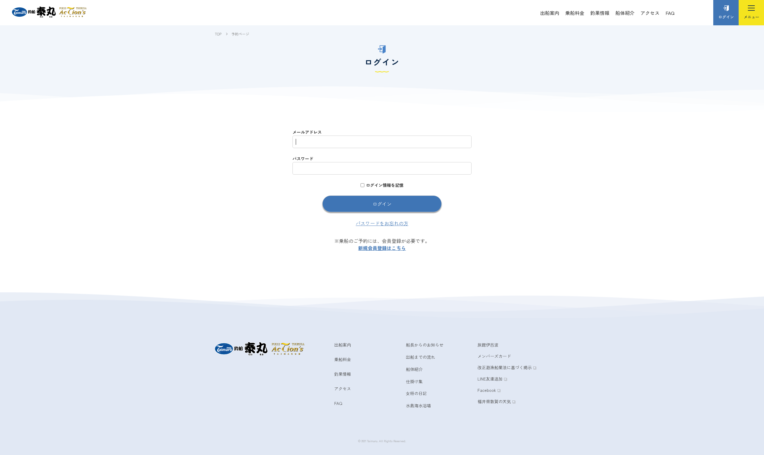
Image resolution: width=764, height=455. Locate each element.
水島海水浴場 (418, 406)
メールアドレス (307, 132)
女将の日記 (416, 393)
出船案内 (549, 12)
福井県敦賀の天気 (494, 401)
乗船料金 (574, 12)
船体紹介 (624, 12)
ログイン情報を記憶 (384, 185)
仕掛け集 (414, 381)
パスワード (302, 158)
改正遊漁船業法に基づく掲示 (505, 367)
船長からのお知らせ (424, 345)
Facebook (487, 390)
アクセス (650, 12)
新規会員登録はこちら (382, 247)
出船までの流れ (420, 357)
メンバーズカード (494, 356)
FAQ (670, 12)
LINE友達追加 (490, 379)
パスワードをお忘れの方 (382, 223)
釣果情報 (599, 12)
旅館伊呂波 (488, 345)
